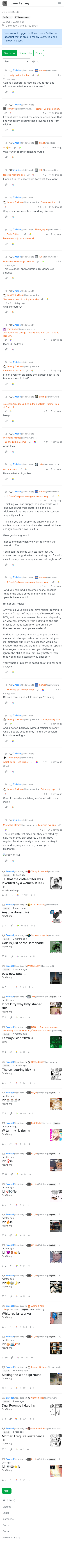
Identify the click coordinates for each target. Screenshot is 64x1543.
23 (6, 895)
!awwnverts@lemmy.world (18, 238)
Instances (8, 1518)
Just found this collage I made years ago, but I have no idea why (31, 334)
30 (6, 1357)
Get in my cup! (48, 789)
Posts (38, 53)
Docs (5, 1525)
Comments (25, 53)
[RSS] (38, 61)
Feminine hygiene (47, 825)
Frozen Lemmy (19, 3)
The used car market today (20, 689)
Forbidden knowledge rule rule (18, 261)
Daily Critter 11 (14, 234)
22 (6, 956)
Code (5, 1531)
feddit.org (7, 916)
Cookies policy (48, 202)
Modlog (6, 1506)
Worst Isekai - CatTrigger (15, 762)
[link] (38, 75)
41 (6, 925)
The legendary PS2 (50, 719)
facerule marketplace (14, 174)
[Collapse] (5, 70)
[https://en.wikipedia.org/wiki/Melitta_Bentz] (56, 883)
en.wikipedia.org (10, 890)
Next (6, 1490)
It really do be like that (18, 75)
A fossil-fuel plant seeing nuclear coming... (28, 496)
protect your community (48, 108)
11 (6, 1174)
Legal (5, 1512)
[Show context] (33, 75)
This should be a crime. (15, 441)
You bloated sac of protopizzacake (21, 299)
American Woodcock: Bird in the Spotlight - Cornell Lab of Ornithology (31, 405)
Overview (9, 53)
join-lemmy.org (11, 1537)
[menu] (59, 3)
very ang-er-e (10, 469)
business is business (13, 370)
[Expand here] (56, 916)
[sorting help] (33, 61)
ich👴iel (7, 147)
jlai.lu (4, 1041)
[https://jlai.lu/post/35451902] (56, 1042)
